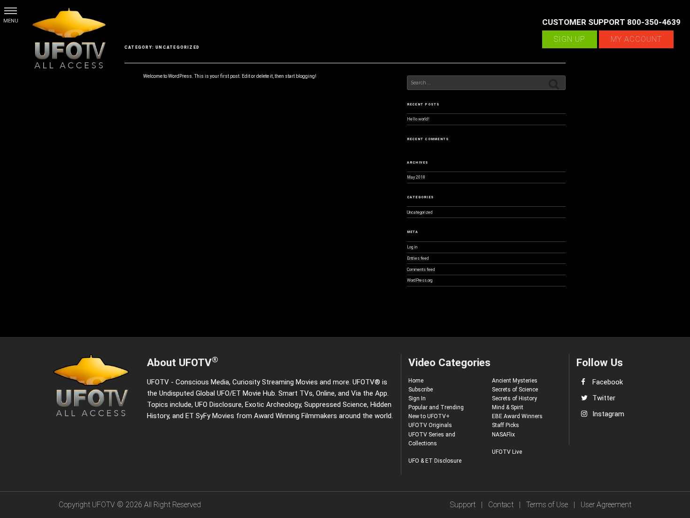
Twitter (603, 398)
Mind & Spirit (507, 407)
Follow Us (599, 362)
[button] (10, 10)
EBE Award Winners (517, 416)
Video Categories (449, 362)
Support (462, 504)
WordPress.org (419, 280)
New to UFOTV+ (429, 416)
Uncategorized (420, 212)
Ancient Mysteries (514, 380)
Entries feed (418, 258)
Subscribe (420, 389)
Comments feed (421, 269)
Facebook (607, 382)
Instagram (608, 414)
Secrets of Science (515, 389)
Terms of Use (547, 504)
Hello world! (418, 119)
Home (415, 380)
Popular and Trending (436, 407)
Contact (501, 504)
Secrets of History (514, 398)
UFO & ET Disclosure (434, 461)
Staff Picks (505, 425)
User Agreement (606, 504)
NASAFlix (503, 434)
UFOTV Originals (430, 425)
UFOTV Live (507, 452)
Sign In (417, 398)
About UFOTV (182, 361)
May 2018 (416, 177)
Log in (412, 247)
